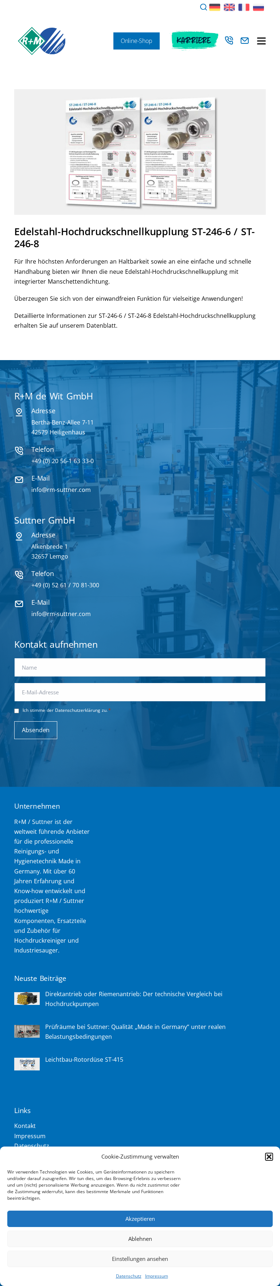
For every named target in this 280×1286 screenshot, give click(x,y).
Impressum (156, 1276)
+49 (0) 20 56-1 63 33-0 (62, 461)
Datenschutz (128, 1276)
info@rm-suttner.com (61, 490)
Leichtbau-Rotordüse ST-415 (84, 1060)
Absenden (36, 730)
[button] (269, 1156)
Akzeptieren (140, 1218)
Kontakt (25, 1126)
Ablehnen (140, 1238)
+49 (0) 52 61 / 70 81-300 (65, 585)
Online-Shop (136, 41)
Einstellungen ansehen (140, 1258)
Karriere (193, 41)
